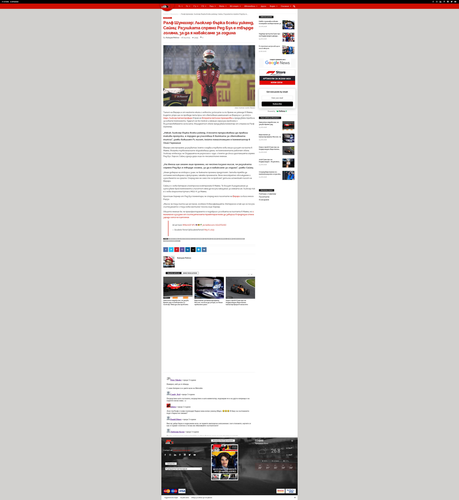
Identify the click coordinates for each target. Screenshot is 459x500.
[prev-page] (249, 274)
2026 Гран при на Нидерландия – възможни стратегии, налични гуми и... (270, 162)
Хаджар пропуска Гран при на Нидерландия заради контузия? (269, 36)
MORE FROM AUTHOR (190, 273)
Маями (231, 238)
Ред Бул (207, 238)
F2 (187, 6)
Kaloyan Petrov (172, 38)
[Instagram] (436, 2)
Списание (285, 6)
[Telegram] (198, 249)
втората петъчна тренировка (217, 118)
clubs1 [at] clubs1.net (181, 450)
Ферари (236, 196)
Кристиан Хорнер (186, 238)
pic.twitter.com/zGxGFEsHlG (214, 225)
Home (165, 14)
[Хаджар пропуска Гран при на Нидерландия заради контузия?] (288, 37)
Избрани (166, 297)
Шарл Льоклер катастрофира (177, 118)
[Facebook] (433, 2)
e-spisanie (14, 2)
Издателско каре (171, 497)
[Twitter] (451, 2)
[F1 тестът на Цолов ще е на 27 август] (288, 49)
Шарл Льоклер (239, 238)
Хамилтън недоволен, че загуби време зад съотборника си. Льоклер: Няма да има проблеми (176, 302)
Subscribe (277, 104)
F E (203, 6)
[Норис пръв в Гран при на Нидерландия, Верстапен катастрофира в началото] (240, 288)
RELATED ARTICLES (174, 273)
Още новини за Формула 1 (270, 118)
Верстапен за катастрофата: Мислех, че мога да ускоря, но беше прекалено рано (208, 302)
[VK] (204, 249)
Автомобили (249, 6)
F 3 (195, 6)
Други (263, 6)
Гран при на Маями (170, 241)
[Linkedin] (440, 2)
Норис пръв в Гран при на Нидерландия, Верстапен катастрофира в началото (237, 302)
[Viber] (182, 249)
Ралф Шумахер (198, 238)
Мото (221, 6)
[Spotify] (447, 2)
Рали (212, 6)
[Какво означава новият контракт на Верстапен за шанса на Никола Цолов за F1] (288, 24)
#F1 (193, 225)
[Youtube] (455, 2)
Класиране (264, 200)
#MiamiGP (187, 225)
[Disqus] (209, 340)
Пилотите (264, 197)
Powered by (271, 111)
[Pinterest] (444, 2)
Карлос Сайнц (173, 238)
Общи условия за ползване (201, 497)
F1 (179, 6)
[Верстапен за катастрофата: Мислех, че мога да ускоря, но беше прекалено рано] (209, 288)
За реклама (184, 497)
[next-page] (251, 274)
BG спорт (234, 6)
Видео (272, 6)
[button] (294, 6)
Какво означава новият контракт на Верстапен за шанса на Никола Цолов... (270, 23)
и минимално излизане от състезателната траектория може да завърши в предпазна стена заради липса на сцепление (208, 214)
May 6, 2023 (209, 230)
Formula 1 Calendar (267, 194)
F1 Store (5, 2)
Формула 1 (174, 14)
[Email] (193, 249)
